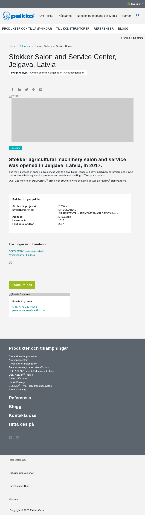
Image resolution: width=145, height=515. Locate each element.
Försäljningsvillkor (19, 486)
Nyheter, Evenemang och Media (97, 15)
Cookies (13, 499)
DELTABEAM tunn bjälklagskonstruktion (31, 370)
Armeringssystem (18, 359)
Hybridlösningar (17, 382)
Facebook (12, 89)
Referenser (104, 28)
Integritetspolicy (17, 459)
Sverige (135, 3)
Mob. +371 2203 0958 (24, 306)
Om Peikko (46, 15)
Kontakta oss (131, 38)
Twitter (26, 89)
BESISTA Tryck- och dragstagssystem (31, 385)
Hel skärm (15, 148)
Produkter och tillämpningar (27, 28)
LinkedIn (19, 89)
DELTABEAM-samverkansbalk (26, 251)
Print (33, 89)
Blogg (123, 28)
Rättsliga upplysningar (21, 472)
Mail (40, 89)
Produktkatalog (17, 389)
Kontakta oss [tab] (21, 285)
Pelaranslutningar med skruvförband (29, 367)
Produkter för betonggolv (23, 363)
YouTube (10, 435)
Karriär (126, 15)
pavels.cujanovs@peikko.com (28, 310)
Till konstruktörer (72, 28)
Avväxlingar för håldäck (22, 254)
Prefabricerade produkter (23, 356)
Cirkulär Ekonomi (18, 378)
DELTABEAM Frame (21, 374)
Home (12, 46)
